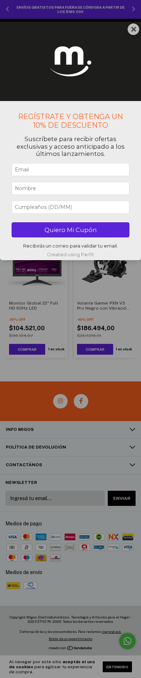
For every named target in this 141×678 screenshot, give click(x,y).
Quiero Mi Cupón (70, 229)
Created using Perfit (70, 254)
